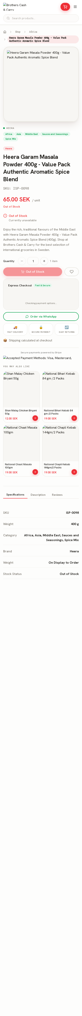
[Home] (5, 32)
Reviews (57, 495)
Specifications (15, 494)
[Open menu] (75, 6)
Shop (17, 31)
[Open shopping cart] (65, 7)
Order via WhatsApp (43, 316)
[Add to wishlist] (71, 271)
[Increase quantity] (44, 261)
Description (38, 495)
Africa (33, 31)
